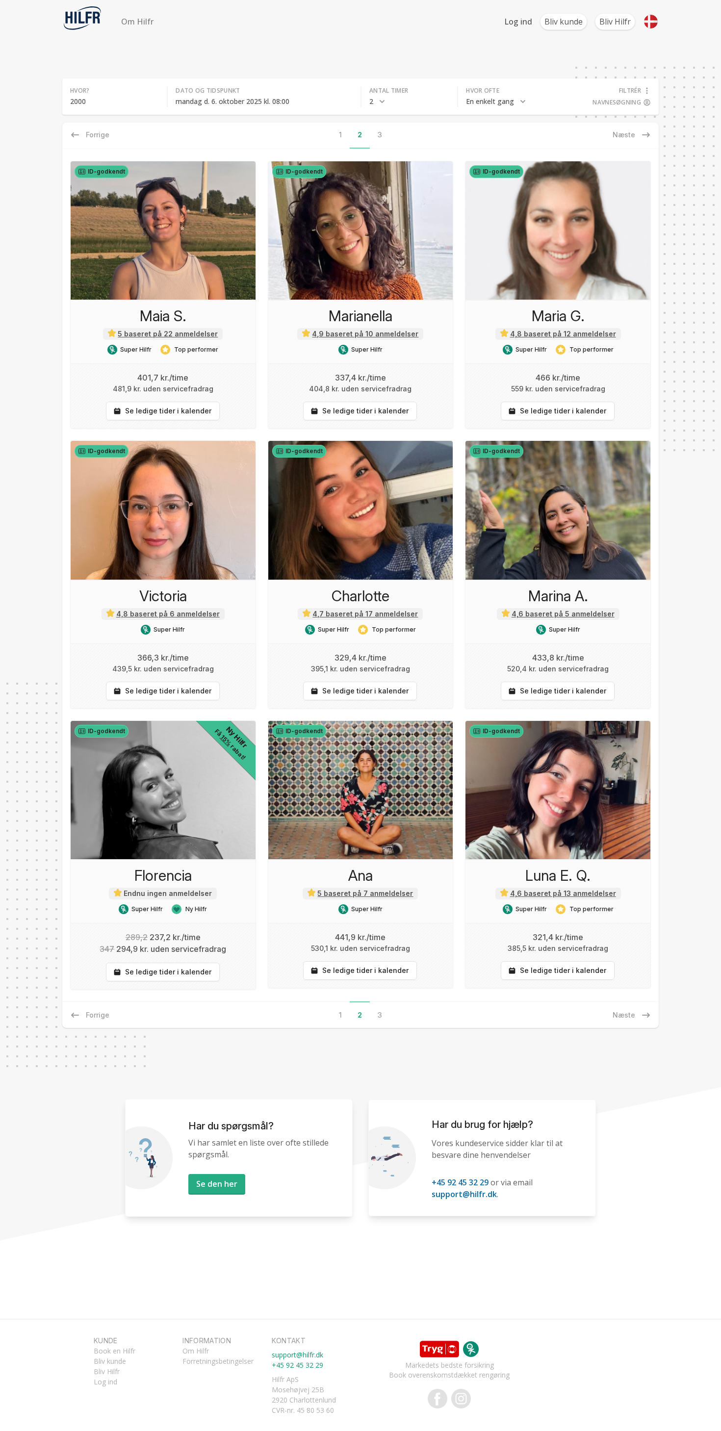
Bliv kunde (563, 21)
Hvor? (80, 90)
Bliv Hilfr (615, 21)
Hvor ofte (482, 90)
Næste (624, 1015)
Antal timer (388, 90)
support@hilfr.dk (464, 1194)
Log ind (518, 21)
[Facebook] (437, 1398)
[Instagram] (459, 1398)
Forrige (97, 1015)
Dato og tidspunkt (208, 90)
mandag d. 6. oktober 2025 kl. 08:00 (232, 101)
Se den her (216, 1183)
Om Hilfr (137, 21)
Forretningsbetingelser (218, 1361)
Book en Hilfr (114, 1350)
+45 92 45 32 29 (460, 1182)
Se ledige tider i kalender (168, 411)
